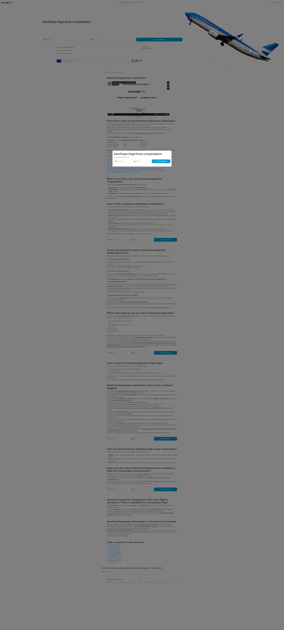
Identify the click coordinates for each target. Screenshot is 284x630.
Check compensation (161, 161)
